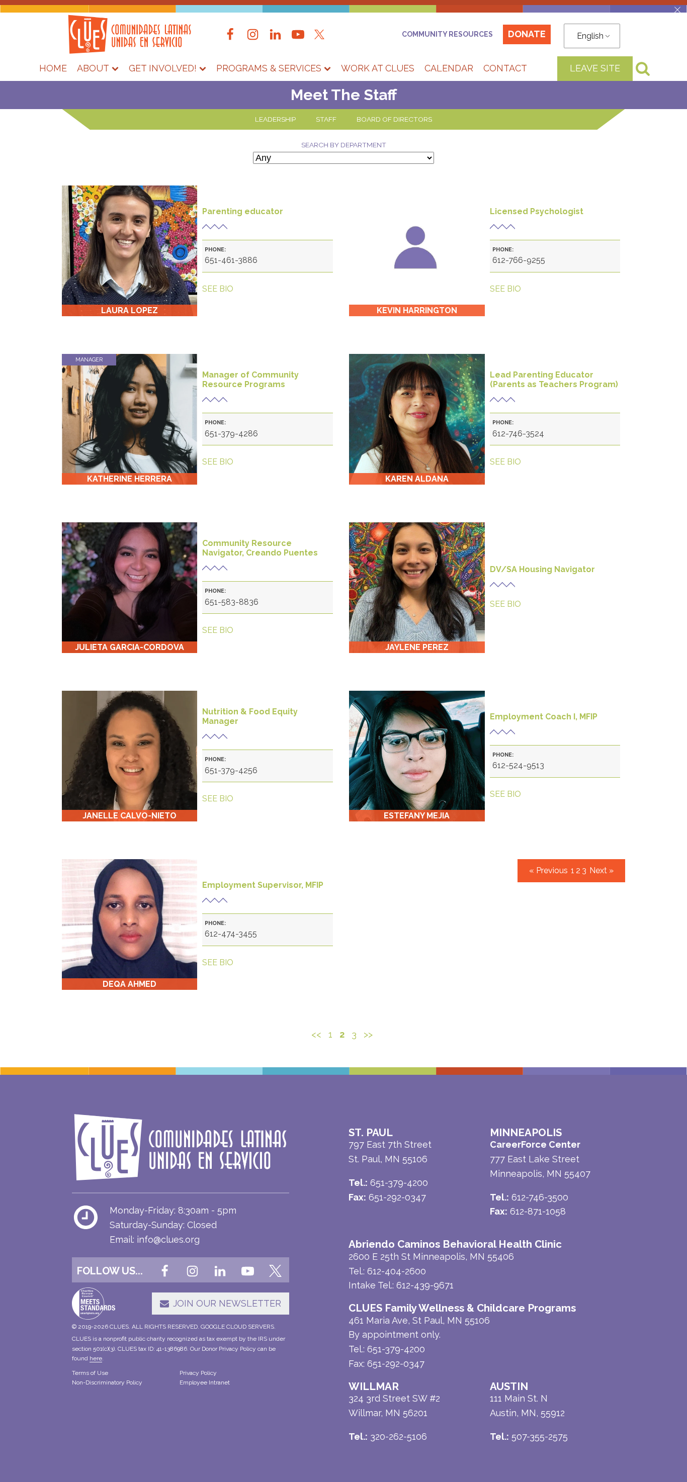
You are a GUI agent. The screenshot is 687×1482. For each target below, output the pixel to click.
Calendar (448, 68)
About (93, 68)
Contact (505, 68)
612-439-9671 (425, 1285)
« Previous (548, 870)
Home (53, 68)
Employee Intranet (205, 1382)
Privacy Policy (198, 1372)
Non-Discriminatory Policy (107, 1382)
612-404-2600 (396, 1271)
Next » (601, 870)
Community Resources (447, 34)
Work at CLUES (377, 68)
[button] (677, 9)
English (590, 36)
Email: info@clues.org (155, 1239)
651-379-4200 (396, 1349)
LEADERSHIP (275, 119)
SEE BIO (217, 289)
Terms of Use (90, 1372)
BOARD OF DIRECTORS (394, 119)
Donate (527, 34)
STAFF (326, 119)
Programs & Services (268, 68)
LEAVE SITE (595, 68)
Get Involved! (163, 68)
